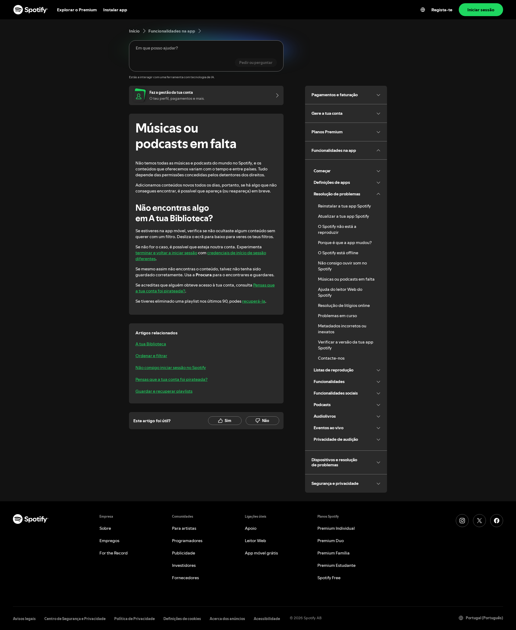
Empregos (109, 540)
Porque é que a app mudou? (345, 242)
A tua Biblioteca (150, 344)
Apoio (250, 528)
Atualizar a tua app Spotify (343, 216)
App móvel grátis (261, 553)
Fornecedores (185, 578)
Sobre (105, 528)
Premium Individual (336, 528)
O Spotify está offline (338, 253)
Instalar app (115, 10)
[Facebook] (496, 520)
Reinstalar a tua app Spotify (344, 206)
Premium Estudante (336, 565)
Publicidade (183, 553)
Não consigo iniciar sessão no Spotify (170, 367)
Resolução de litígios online (344, 305)
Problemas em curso (337, 315)
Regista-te (441, 10)
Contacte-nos (331, 358)
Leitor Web (255, 540)
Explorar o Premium (77, 10)
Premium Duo (330, 540)
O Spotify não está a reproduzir (337, 229)
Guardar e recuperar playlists (163, 391)
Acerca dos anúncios (227, 618)
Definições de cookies (182, 618)
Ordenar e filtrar (151, 356)
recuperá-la (253, 301)
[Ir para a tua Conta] (275, 95)
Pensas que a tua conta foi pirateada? (171, 379)
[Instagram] (462, 520)
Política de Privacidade (134, 618)
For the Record (113, 553)
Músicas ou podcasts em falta (346, 279)
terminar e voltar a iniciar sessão (166, 253)
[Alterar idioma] (423, 9)
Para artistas (184, 528)
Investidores (184, 565)
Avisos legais (24, 618)
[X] (479, 520)
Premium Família (333, 553)
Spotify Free (329, 578)
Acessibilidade (267, 618)
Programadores (187, 540)
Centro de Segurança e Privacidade (75, 618)
